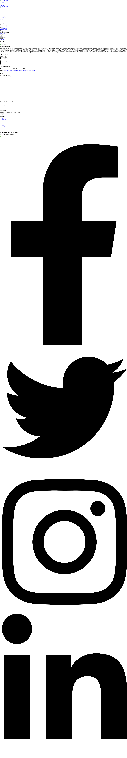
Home (3, 2)
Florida (3, 118)
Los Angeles (4, 119)
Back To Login (2, 33)
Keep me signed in (4, 25)
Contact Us (4, 17)
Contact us (3, 3)
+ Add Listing (2, 5)
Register (3, 21)
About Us (3, 16)
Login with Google (4, 29)
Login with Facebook (3, 28)
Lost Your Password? (3, 26)
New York (3, 127)
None (4, 73)
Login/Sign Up (2, 19)
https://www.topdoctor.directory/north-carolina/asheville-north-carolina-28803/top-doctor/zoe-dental (19, 70)
